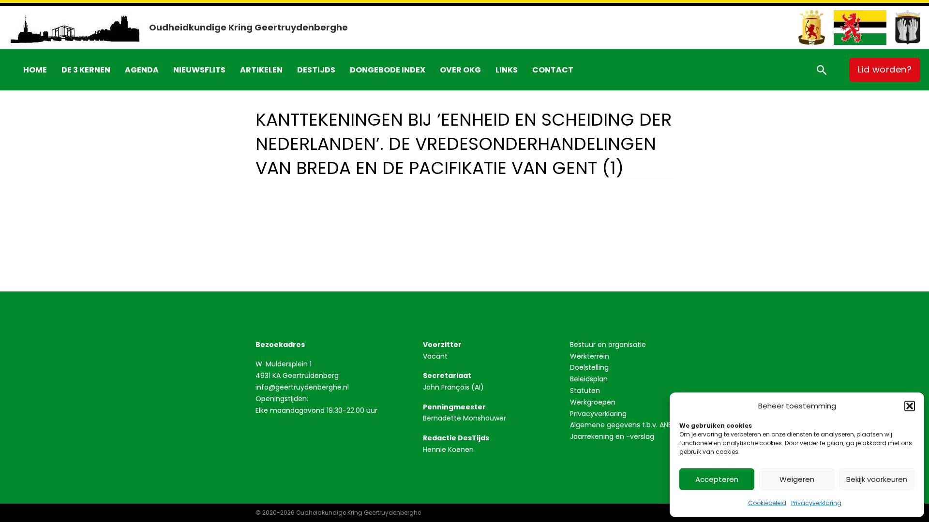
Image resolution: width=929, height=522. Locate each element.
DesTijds (316, 69)
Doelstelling (589, 367)
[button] (909, 406)
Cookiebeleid (767, 503)
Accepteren (716, 479)
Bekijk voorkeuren (876, 479)
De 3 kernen (85, 69)
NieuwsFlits (199, 69)
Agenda (142, 69)
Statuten (585, 390)
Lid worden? (885, 69)
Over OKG (460, 69)
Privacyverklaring (816, 503)
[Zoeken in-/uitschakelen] (821, 69)
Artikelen (261, 69)
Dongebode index (387, 69)
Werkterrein (589, 356)
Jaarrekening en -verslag (612, 436)
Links (506, 69)
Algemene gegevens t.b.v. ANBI (622, 425)
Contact (552, 69)
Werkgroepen (592, 402)
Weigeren (796, 479)
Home (35, 69)
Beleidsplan (589, 379)
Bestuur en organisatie (608, 344)
